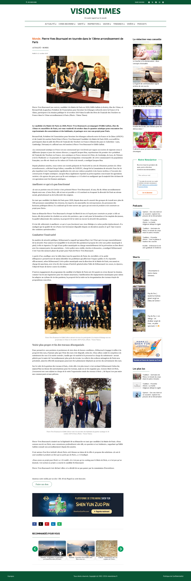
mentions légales (143, 187)
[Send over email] (59, 524)
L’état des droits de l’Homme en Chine (147, 106)
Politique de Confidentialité (173, 576)
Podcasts (142, 24)
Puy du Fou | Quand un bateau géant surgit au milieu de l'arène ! (154, 297)
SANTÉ (80, 24)
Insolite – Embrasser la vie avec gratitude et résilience (152, 247)
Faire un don (139, 2)
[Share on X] (41, 524)
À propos (11, 576)
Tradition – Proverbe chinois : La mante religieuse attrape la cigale (152, 222)
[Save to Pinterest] (47, 524)
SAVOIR (106, 24)
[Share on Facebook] (34, 524)
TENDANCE (118, 24)
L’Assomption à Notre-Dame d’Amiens (153, 273)
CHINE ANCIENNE (66, 24)
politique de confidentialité (149, 185)
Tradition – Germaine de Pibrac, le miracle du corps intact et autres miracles (152, 230)
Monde (46, 48)
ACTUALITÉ (50, 24)
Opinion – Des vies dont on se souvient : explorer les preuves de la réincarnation (152, 214)
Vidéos (130, 24)
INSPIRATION (93, 24)
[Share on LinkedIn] (53, 524)
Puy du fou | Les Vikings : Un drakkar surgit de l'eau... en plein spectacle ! (154, 321)
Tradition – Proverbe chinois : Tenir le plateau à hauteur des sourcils (152, 239)
